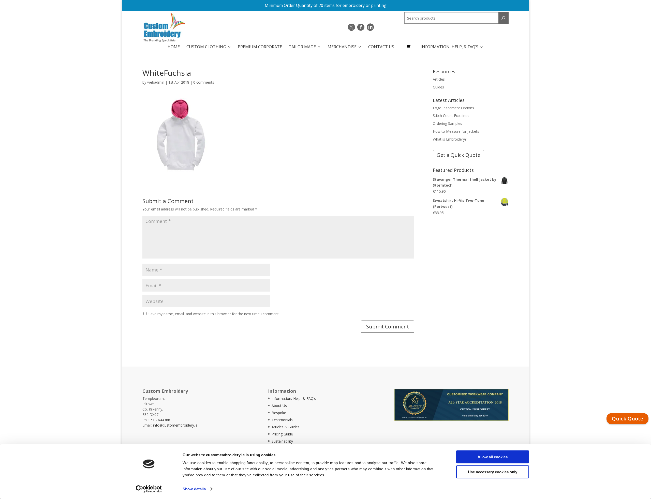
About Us (279, 405)
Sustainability (282, 441)
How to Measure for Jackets (456, 131)
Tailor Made (302, 47)
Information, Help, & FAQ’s (449, 47)
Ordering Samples (447, 123)
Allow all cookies (493, 457)
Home (174, 47)
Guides (438, 87)
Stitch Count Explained (451, 115)
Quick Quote (627, 418)
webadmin (155, 82)
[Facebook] (360, 27)
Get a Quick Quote (458, 155)
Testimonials (282, 419)
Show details (194, 489)
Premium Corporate (260, 47)
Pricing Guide (282, 434)
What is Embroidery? (449, 139)
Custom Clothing (206, 47)
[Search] (503, 18)
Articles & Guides (286, 427)
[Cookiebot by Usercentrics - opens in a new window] (149, 489)
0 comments (203, 82)
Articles (439, 79)
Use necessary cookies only (492, 472)
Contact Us (381, 47)
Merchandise (342, 47)
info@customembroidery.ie (175, 425)
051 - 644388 (159, 419)
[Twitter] (351, 27)
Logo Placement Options (453, 107)
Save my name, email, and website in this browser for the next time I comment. (214, 313)
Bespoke (279, 412)
